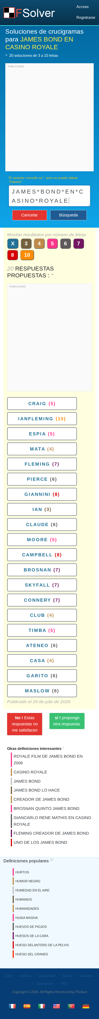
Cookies (25, 976)
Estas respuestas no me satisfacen (25, 724)
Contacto (85, 976)
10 (27, 255)
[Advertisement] (49, 118)
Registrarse (85, 17)
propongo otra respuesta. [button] (67, 721)
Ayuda (67, 976)
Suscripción (44, 983)
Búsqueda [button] (68, 215)
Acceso (82, 7)
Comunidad (46, 976)
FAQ (64, 983)
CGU (8, 976)
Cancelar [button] (29, 215)
